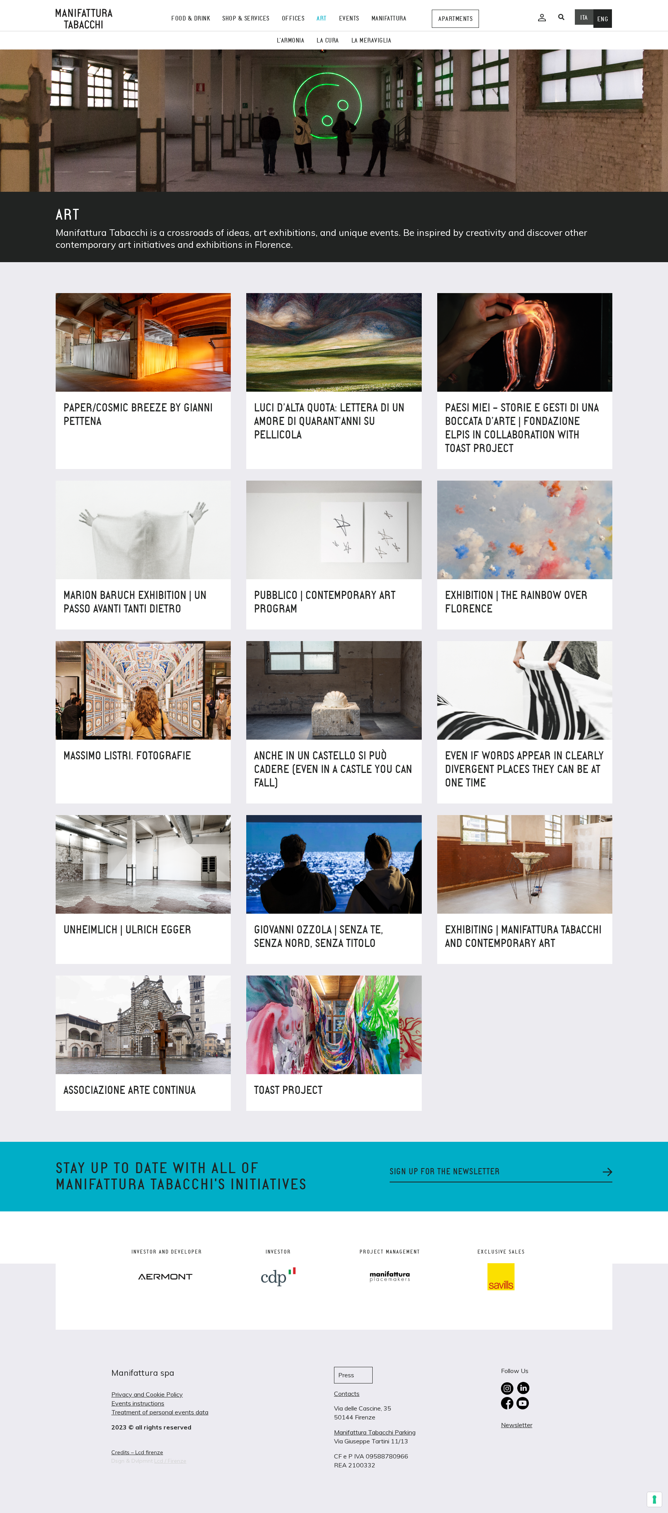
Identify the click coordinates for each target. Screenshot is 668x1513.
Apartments (455, 18)
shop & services (245, 18)
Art (322, 18)
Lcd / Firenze (170, 1460)
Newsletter (516, 1425)
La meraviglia (371, 40)
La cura (328, 40)
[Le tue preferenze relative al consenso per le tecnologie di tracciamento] (654, 1499)
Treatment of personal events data (159, 1412)
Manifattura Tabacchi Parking (375, 1432)
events (349, 18)
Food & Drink (190, 18)
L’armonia (291, 40)
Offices (293, 18)
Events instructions (137, 1403)
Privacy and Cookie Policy (147, 1394)
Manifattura (389, 18)
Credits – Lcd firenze (137, 1452)
